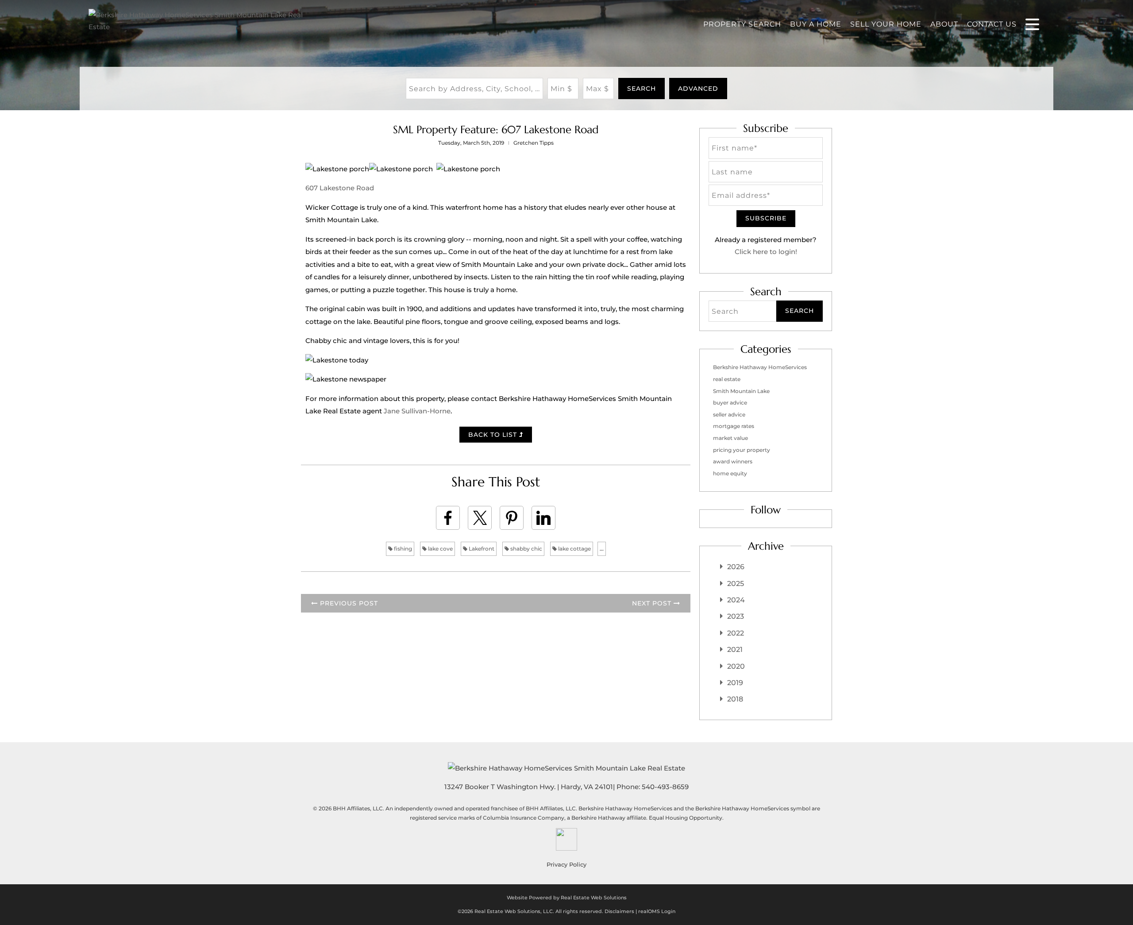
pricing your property (741, 450)
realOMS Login (656, 911)
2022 (735, 633)
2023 (735, 616)
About (944, 24)
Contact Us (992, 24)
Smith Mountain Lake (741, 391)
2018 (735, 699)
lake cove (440, 548)
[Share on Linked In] (543, 518)
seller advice (729, 414)
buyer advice (730, 402)
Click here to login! (766, 251)
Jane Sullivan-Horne (417, 411)
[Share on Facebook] (448, 518)
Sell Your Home (885, 24)
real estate (726, 379)
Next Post (653, 603)
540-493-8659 (665, 786)
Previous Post (348, 603)
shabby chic (525, 548)
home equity (730, 473)
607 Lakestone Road (339, 188)
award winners (732, 461)
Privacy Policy (566, 864)
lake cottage (574, 548)
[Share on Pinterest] (512, 518)
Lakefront (480, 548)
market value (730, 438)
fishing (402, 548)
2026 (735, 567)
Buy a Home (815, 24)
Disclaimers (619, 911)
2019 (735, 682)
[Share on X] (480, 518)
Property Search (742, 24)
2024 (736, 600)
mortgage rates (733, 426)
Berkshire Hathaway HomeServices (760, 367)
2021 (735, 649)
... (602, 548)
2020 (736, 666)
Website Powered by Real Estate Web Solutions (567, 897)
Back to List (493, 435)
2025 (735, 583)
